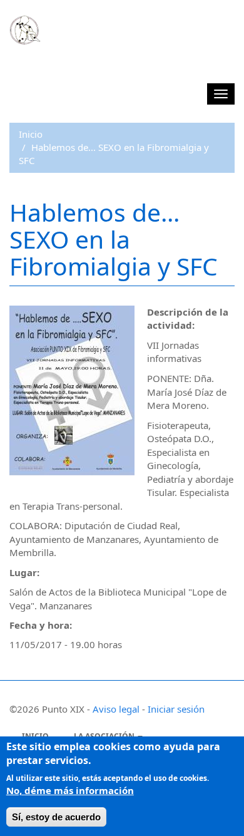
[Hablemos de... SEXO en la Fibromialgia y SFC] (72, 390)
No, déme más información (70, 790)
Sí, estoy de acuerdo (56, 817)
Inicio (31, 134)
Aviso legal (116, 709)
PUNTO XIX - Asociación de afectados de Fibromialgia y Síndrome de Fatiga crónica (100, 67)
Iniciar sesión (176, 709)
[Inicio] (25, 30)
